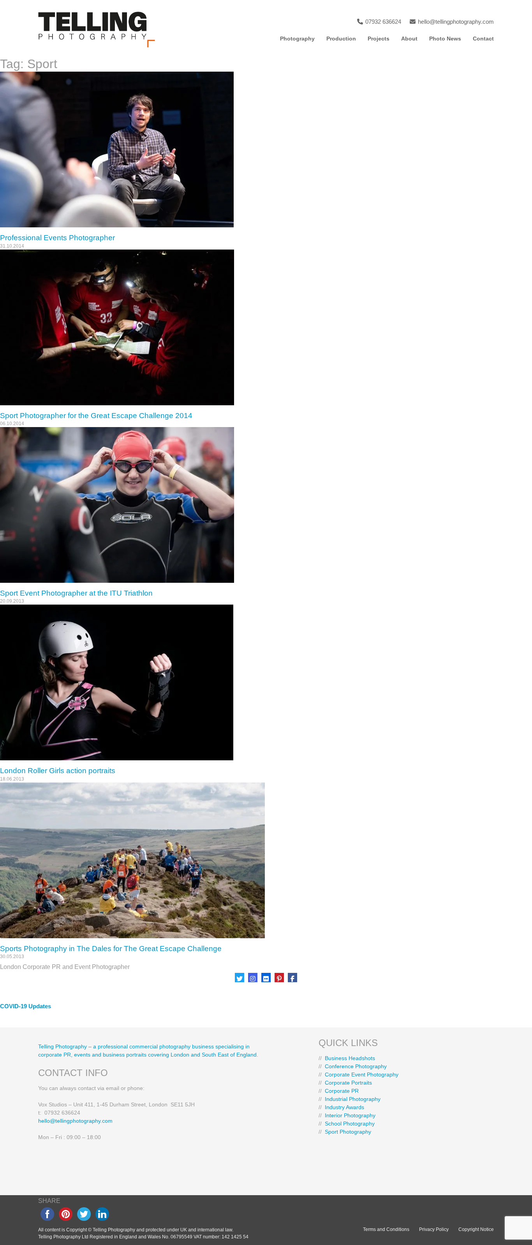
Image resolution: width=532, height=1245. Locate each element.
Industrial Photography (353, 1099)
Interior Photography (350, 1115)
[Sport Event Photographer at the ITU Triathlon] (266, 505)
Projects (378, 38)
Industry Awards (344, 1107)
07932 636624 (382, 21)
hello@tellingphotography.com (455, 21)
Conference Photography (356, 1066)
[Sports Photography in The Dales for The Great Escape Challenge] (266, 860)
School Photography (350, 1123)
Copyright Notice (476, 1229)
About (409, 38)
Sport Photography (348, 1132)
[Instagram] (252, 977)
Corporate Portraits (348, 1083)
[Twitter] (239, 977)
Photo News (445, 38)
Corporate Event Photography (361, 1074)
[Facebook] (292, 977)
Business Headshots (350, 1058)
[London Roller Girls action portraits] (266, 682)
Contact (483, 38)
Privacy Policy (434, 1229)
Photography (297, 38)
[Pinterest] (279, 977)
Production (341, 38)
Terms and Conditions (386, 1229)
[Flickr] (266, 977)
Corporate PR (342, 1091)
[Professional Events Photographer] (266, 149)
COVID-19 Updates (25, 1006)
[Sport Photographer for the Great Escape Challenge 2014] (266, 327)
